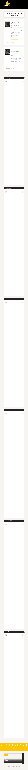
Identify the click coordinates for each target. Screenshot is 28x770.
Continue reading (14, 39)
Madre (6, 760)
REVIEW (5, 755)
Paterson (13, 50)
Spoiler (16, 25)
